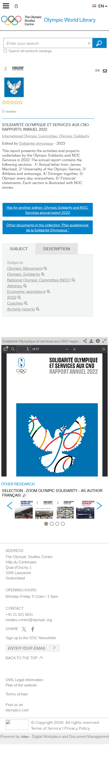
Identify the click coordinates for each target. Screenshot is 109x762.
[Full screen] (104, 341)
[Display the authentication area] (17, 5)
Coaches (15, 303)
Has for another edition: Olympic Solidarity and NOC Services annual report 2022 (48, 210)
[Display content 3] (57, 524)
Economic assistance (26, 291)
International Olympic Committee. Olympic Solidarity (45, 136)
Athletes (14, 286)
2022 (11, 297)
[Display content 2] (52, 524)
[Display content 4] (63, 524)
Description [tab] (56, 248)
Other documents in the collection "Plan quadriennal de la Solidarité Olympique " (47, 227)
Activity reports (21, 309)
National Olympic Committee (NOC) (39, 280)
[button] (91, 3)
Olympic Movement (25, 268)
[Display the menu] (6, 6)
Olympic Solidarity (23, 274)
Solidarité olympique (36, 143)
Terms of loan (17, 694)
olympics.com (17, 710)
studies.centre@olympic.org (29, 620)
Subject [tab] (19, 248)
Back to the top (21, 657)
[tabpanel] (54, 292)
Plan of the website (21, 685)
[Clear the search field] (90, 43)
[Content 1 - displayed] (46, 524)
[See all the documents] (24, 496)
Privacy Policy (77, 728)
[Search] (45, 268)
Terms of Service (46, 728)
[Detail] (98, 341)
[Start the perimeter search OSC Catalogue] (99, 43)
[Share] (85, 341)
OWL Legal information (24, 680)
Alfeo (25, 736)
